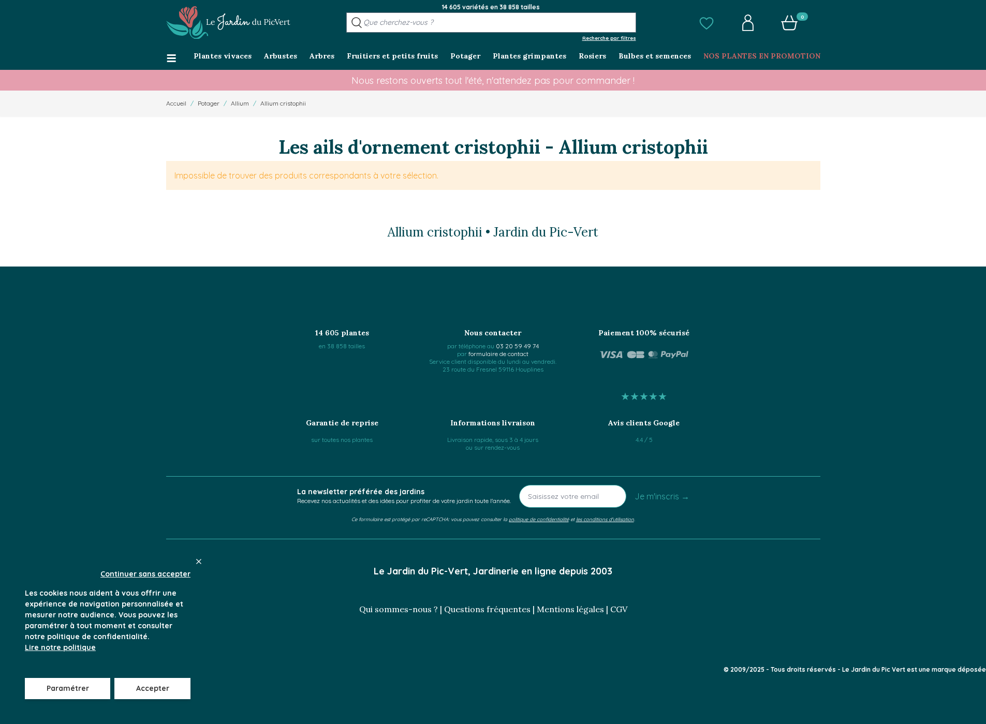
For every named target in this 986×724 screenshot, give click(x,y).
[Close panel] (199, 561)
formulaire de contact (498, 354)
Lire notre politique (60, 647)
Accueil (176, 103)
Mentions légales (570, 609)
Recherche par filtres (609, 38)
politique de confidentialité (539, 519)
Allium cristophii (283, 103)
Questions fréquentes (487, 609)
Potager (208, 103)
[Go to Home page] (228, 22)
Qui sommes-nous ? (398, 609)
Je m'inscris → (662, 496)
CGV (618, 609)
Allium (240, 103)
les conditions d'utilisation (605, 519)
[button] (706, 22)
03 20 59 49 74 (517, 346)
